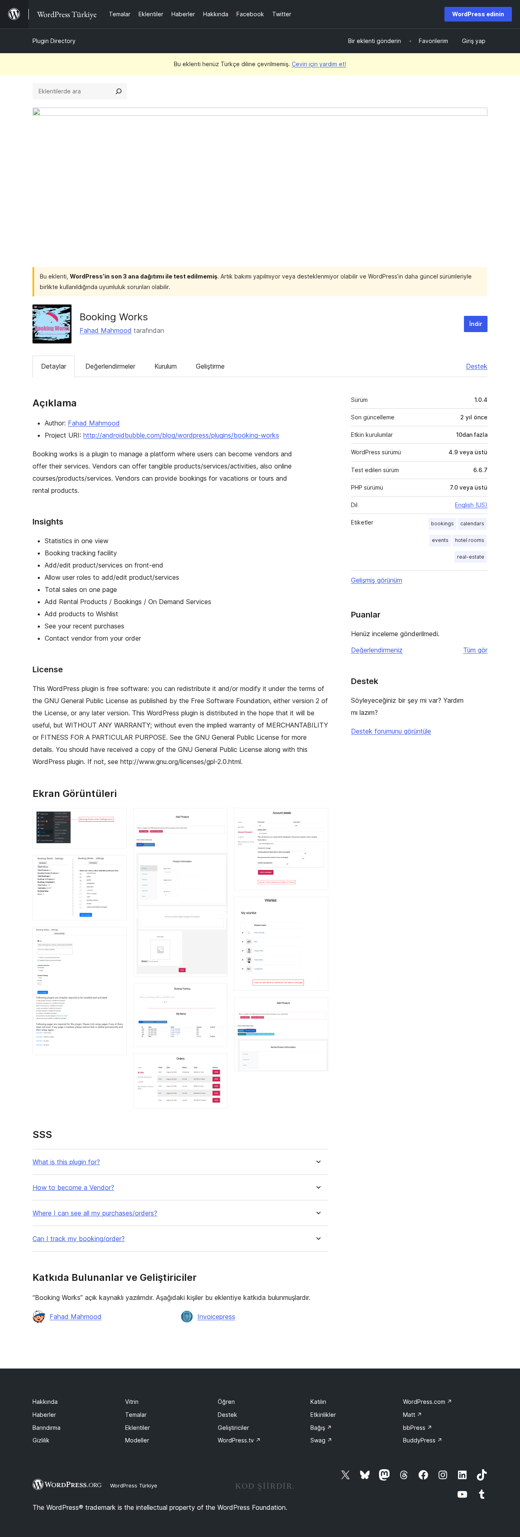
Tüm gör (475, 650)
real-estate (470, 557)
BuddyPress (422, 1440)
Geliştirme (210, 366)
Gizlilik (41, 1440)
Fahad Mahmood (106, 330)
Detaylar (53, 366)
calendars (472, 523)
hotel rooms (469, 540)
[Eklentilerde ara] (118, 91)
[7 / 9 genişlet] (317, 819)
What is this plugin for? (66, 1162)
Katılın (318, 1401)
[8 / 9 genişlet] (317, 908)
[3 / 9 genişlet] (116, 938)
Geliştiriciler (233, 1427)
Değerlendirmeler (110, 366)
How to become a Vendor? (73, 1188)
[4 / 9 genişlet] (216, 819)
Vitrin (132, 1401)
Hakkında (45, 1401)
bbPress (417, 1427)
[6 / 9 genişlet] (216, 1064)
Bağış (321, 1427)
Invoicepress (216, 1316)
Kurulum (165, 366)
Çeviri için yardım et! (319, 63)
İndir (475, 323)
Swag (321, 1440)
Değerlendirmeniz (377, 650)
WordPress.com (427, 1401)
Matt (412, 1414)
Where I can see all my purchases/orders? (94, 1213)
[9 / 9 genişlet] (317, 1008)
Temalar (136, 1414)
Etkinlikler (323, 1414)
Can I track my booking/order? (78, 1239)
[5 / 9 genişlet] (216, 994)
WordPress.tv (239, 1440)
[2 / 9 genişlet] (116, 866)
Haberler (44, 1414)
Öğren (226, 1401)
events (440, 540)
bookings (442, 523)
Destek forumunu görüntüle (391, 731)
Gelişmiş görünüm (376, 580)
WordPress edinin (478, 14)
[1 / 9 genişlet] (116, 819)
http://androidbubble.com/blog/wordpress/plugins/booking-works (181, 435)
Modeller (137, 1440)
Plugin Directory (54, 40)
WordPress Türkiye (133, 1485)
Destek (477, 366)
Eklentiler (137, 1427)
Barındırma (46, 1427)
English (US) (471, 504)
